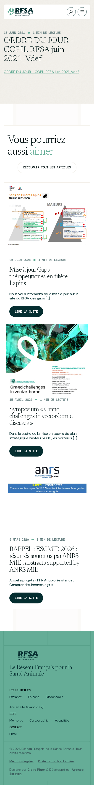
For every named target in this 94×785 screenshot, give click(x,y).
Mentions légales (21, 761)
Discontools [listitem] (54, 697)
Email (13, 734)
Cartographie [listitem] (39, 720)
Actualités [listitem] (62, 720)
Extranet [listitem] (15, 697)
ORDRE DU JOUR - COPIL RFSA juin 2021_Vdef (41, 71)
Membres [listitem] (16, 720)
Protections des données (56, 761)
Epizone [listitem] (33, 697)
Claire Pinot (36, 770)
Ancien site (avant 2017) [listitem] (26, 707)
